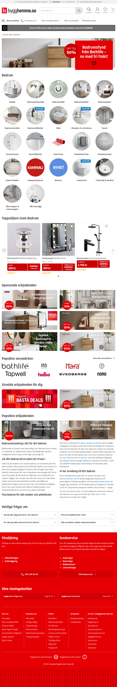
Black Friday (7, 640)
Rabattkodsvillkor (55, 622)
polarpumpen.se (95, 629)
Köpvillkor (52, 618)
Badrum (17, 34)
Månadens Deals (89, 20)
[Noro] (101, 374)
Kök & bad (7, 34)
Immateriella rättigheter (12, 633)
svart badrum (68, 458)
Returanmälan (32, 629)
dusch (16, 490)
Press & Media (8, 626)
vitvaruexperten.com (96, 633)
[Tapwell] (15, 374)
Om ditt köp (53, 626)
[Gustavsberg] (101, 366)
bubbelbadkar (87, 463)
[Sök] (79, 10)
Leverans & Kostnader (57, 633)
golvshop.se (93, 626)
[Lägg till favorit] (37, 226)
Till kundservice (85, 574)
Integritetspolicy (77, 618)
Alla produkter (12, 20)
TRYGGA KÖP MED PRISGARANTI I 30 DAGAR (32, 2)
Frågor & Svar (54, 637)
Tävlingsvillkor (54, 640)
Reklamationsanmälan (35, 633)
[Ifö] (44, 366)
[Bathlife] (15, 366)
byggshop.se (93, 622)
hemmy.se (92, 648)
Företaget (6, 618)
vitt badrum (82, 458)
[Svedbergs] (72, 374)
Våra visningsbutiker (49, 20)
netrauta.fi (92, 644)
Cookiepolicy (75, 622)
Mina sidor (30, 618)
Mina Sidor (97, 12)
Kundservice (89, 12)
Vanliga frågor (32, 622)
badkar (105, 460)
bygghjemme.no (94, 637)
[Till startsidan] (19, 10)
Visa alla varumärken (102, 358)
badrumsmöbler (66, 478)
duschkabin (64, 460)
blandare (97, 475)
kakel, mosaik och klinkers (91, 443)
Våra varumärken (71, 20)
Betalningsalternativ (56, 629)
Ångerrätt (52, 644)
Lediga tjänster (8, 637)
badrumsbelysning (101, 481)
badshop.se (92, 618)
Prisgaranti (52, 648)
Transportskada (32, 637)
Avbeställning (31, 626)
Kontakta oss (30, 20)
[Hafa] (72, 366)
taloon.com (92, 640)
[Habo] (44, 374)
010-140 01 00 (31, 574)
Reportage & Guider (10, 629)
